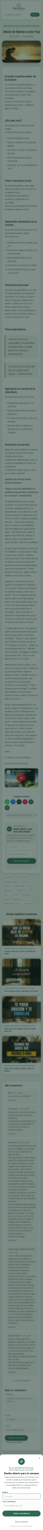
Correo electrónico (9, 1501)
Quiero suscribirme (22, 1513)
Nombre (5, 1492)
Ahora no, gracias (21, 1521)
